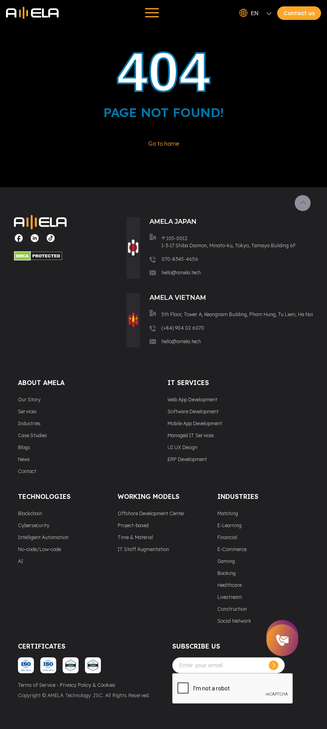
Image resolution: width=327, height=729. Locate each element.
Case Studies (32, 435)
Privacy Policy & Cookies (87, 685)
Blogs (24, 447)
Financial (227, 537)
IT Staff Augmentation (143, 549)
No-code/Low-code (39, 549)
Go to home (163, 143)
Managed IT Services (190, 435)
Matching (227, 513)
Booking (226, 573)
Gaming (226, 561)
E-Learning (229, 525)
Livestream (229, 597)
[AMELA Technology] (32, 13)
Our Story (29, 400)
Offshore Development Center (151, 513)
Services (27, 411)
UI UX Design (182, 447)
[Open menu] (150, 13)
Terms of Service (36, 685)
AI (20, 561)
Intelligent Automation (43, 537)
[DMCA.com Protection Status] (40, 257)
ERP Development (187, 459)
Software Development (193, 411)
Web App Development (192, 400)
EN (254, 13)
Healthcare (229, 585)
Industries (29, 423)
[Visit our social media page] (19, 241)
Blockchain (30, 513)
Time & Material (135, 537)
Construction (232, 609)
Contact (27, 471)
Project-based (133, 525)
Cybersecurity (33, 525)
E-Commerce (231, 549)
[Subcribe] (273, 665)
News (24, 459)
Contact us (299, 13)
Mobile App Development (194, 423)
